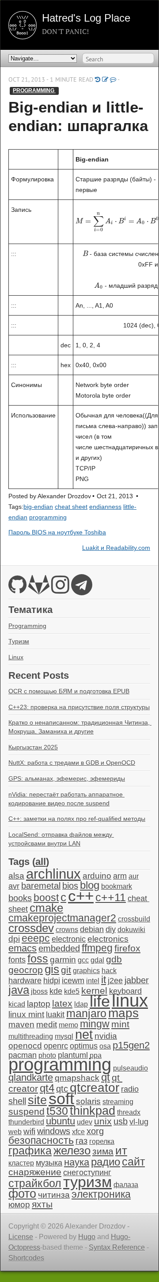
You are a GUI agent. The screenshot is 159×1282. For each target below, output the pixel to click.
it (103, 979)
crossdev (31, 928)
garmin (63, 959)
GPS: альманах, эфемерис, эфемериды (66, 778)
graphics (86, 970)
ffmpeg (97, 948)
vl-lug (138, 1121)
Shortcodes (26, 1258)
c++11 (110, 897)
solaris (88, 1101)
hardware (25, 980)
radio (130, 1089)
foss (37, 958)
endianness (105, 507)
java (18, 990)
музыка (49, 1162)
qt (105, 1077)
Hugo (86, 1237)
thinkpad (92, 1110)
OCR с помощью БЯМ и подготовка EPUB (68, 691)
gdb (114, 959)
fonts (17, 959)
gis (52, 969)
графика (30, 1150)
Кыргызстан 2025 (33, 747)
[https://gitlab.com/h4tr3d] (38, 590)
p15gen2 (131, 1045)
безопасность (41, 1140)
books (20, 898)
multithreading (30, 1036)
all (40, 861)
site (37, 1100)
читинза (54, 1194)
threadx (128, 1112)
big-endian (38, 507)
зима (103, 1151)
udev (84, 1122)
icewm (73, 980)
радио (105, 1162)
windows (53, 1131)
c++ (81, 895)
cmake (46, 908)
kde (55, 991)
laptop (38, 1003)
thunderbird (26, 1122)
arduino (97, 875)
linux (130, 1000)
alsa (16, 875)
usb (121, 1121)
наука (76, 1162)
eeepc (36, 938)
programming (34, 90)
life (100, 1001)
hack (109, 970)
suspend (26, 1111)
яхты (42, 1204)
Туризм (18, 641)
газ (81, 1141)
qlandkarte (30, 1077)
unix (103, 1121)
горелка (101, 1141)
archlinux (53, 874)
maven (21, 1024)
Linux (15, 657)
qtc (62, 1089)
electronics (108, 939)
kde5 (72, 991)
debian (92, 929)
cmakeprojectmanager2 (62, 918)
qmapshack (77, 1078)
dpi (14, 939)
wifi (29, 1131)
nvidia (106, 1036)
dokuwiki (131, 929)
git (66, 970)
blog (89, 885)
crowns (67, 929)
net (84, 1034)
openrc (56, 1045)
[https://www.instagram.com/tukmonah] (60, 590)
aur (134, 876)
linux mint (26, 1014)
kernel (94, 990)
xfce (78, 1131)
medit (46, 1024)
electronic (69, 939)
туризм (87, 1181)
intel (92, 981)
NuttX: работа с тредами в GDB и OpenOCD (71, 762)
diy (111, 929)
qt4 (47, 1088)
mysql (64, 1036)
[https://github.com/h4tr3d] (17, 590)
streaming (117, 1101)
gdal (97, 960)
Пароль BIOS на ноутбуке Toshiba (57, 532)
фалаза (126, 1184)
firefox (127, 948)
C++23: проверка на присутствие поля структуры (79, 707)
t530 (57, 1111)
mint (120, 1024)
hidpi (51, 980)
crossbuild (134, 919)
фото (22, 1193)
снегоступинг (87, 1172)
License (20, 1237)
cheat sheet (71, 507)
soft (61, 1099)
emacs (22, 948)
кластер (21, 1163)
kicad (16, 1004)
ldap (81, 1004)
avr (13, 886)
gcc (83, 960)
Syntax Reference (117, 1247)
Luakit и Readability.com (116, 548)
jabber (137, 980)
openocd (25, 1045)
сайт (133, 1161)
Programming (27, 625)
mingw (95, 1024)
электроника (101, 1194)
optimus (84, 1045)
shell (17, 1101)
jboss (39, 991)
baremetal (41, 886)
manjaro (86, 1013)
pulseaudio (130, 1068)
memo (68, 1025)
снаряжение (34, 1172)
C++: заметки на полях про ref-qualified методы (76, 818)
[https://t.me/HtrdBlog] (81, 590)
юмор (19, 1204)
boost (46, 897)
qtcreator (94, 1087)
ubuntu (60, 1121)
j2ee (115, 980)
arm (120, 876)
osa (105, 1046)
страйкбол (34, 1183)
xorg (95, 1131)
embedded (59, 948)
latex (62, 1003)
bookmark (116, 886)
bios (70, 886)
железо (72, 1150)
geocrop (25, 970)
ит (121, 1150)
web (15, 1131)
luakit (55, 1014)
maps (123, 1013)
